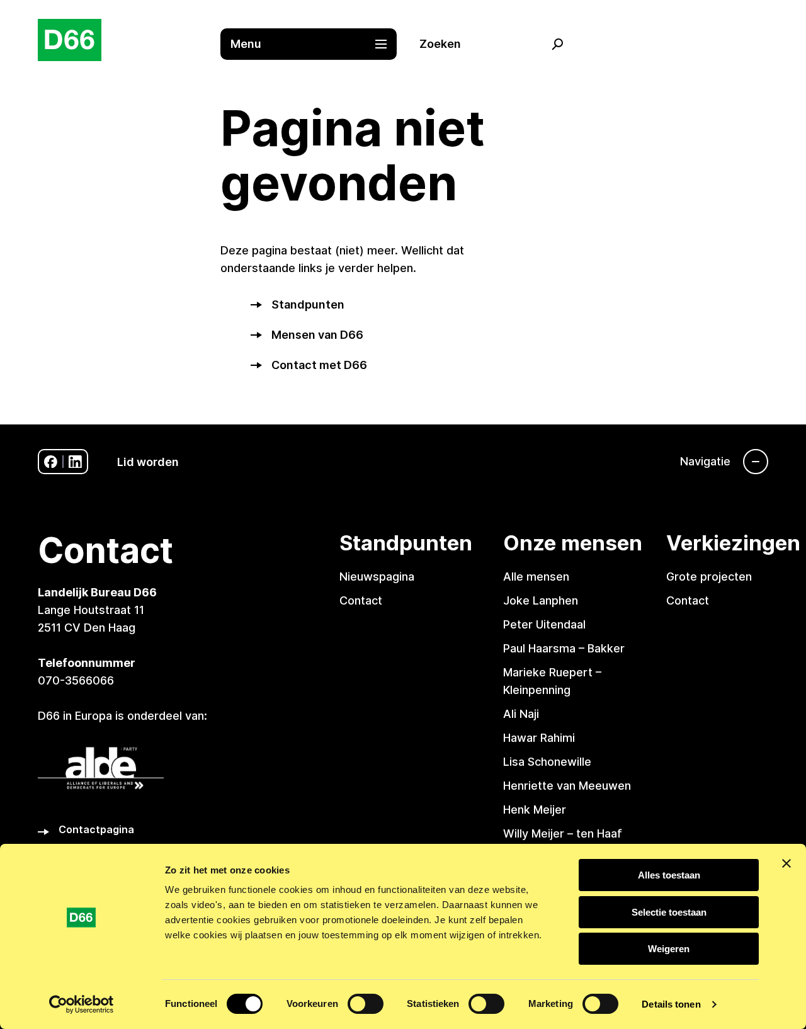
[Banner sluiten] (786, 863)
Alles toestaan (669, 875)
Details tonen (671, 1004)
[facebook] (50, 462)
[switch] (365, 1004)
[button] (314, 44)
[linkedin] (75, 462)
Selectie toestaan (669, 912)
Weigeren (669, 948)
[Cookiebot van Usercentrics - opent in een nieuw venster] (81, 1004)
